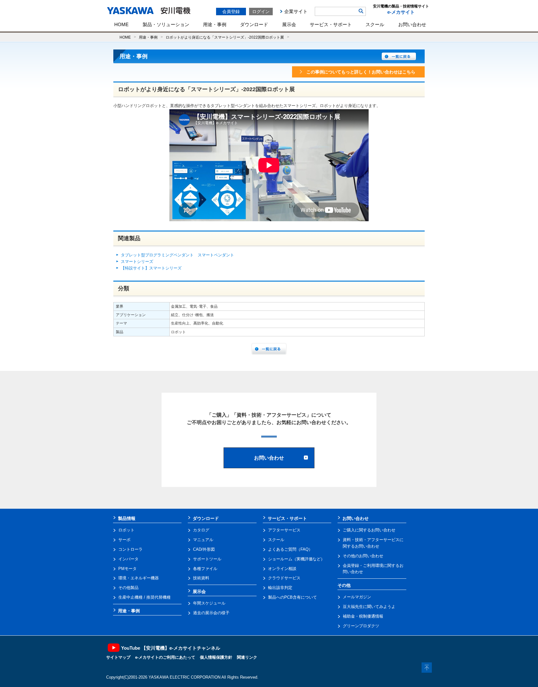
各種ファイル (205, 568)
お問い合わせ (412, 24)
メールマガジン (357, 597)
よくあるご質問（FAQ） (290, 549)
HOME (121, 24)
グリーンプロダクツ (361, 626)
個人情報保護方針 (216, 657)
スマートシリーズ (137, 261)
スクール (375, 24)
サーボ (124, 539)
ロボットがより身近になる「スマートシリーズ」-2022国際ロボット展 (225, 37)
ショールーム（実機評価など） (296, 559)
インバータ (128, 559)
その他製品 (128, 587)
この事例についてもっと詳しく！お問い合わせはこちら (360, 71)
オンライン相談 (282, 568)
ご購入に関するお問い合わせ (369, 530)
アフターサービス (284, 530)
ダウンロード (254, 24)
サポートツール (207, 559)
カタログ (201, 530)
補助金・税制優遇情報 (363, 616)
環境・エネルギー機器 (138, 578)
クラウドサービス (284, 578)
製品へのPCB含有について (292, 597)
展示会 (289, 24)
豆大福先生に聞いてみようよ (369, 606)
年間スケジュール (209, 603)
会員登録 (231, 11)
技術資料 (201, 578)
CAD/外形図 (204, 549)
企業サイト (296, 11)
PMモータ (127, 568)
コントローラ (130, 549)
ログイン (261, 11)
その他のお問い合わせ (363, 556)
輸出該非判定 (280, 587)
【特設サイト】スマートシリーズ (151, 268)
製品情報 (126, 518)
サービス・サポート (331, 24)
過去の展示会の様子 (211, 612)
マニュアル (203, 539)
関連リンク (247, 657)
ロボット (126, 530)
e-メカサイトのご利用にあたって (165, 657)
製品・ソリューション (166, 24)
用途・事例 (214, 24)
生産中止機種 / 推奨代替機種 (144, 597)
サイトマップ (118, 657)
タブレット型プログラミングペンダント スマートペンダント (177, 255)
